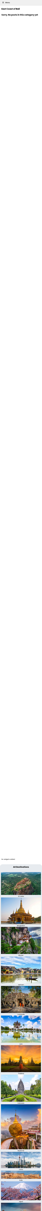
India (21, 1180)
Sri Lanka (21, 896)
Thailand (21, 1073)
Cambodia (21, 1014)
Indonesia (21, 1103)
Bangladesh (21, 926)
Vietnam (21, 985)
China (21, 1169)
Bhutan (21, 955)
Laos (20, 1044)
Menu (7, 3)
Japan (21, 1202)
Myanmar (21, 1151)
